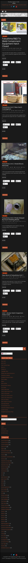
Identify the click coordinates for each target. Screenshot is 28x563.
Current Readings (4, 444)
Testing (2, 533)
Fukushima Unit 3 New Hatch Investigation (12, 108)
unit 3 (19, 112)
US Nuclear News (5, 541)
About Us (3, 367)
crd (2, 168)
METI (2, 483)
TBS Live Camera (5, 399)
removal (12, 168)
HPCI (10, 318)
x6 (16, 223)
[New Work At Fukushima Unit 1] (14, 253)
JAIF (2, 475)
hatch (12, 50)
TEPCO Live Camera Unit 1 (7, 397)
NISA (2, 493)
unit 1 (18, 278)
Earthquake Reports (5, 450)
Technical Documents (5, 529)
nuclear (15, 318)
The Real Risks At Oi (5, 405)
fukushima (9, 50)
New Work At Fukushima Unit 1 (12, 275)
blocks (23, 167)
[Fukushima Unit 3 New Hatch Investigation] (14, 81)
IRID (14, 50)
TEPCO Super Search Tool (6, 391)
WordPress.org (4, 433)
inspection (11, 112)
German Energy (4, 466)
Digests (2, 448)
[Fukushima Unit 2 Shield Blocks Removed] (14, 143)
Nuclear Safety (4, 495)
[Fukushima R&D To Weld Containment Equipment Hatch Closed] (14, 23)
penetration (7, 278)
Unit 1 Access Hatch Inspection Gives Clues (12, 314)
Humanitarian (4, 471)
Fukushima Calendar (5, 375)
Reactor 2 (3, 513)
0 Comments (17, 48)
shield (18, 168)
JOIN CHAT (3, 363)
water (22, 112)
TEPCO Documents (5, 393)
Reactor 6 (3, 521)
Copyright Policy (4, 371)
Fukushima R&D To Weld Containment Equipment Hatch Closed (11, 42)
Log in (2, 426)
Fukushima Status (5, 464)
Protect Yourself (4, 505)
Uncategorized (4, 539)
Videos (2, 381)
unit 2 (21, 168)
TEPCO (2, 531)
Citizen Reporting (4, 440)
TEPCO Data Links (5, 389)
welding (19, 50)
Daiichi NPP (3, 446)
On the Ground (4, 497)
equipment (4, 50)
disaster (22, 316)
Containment (23, 221)
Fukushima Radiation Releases (7, 407)
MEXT (2, 485)
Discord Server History (6, 385)
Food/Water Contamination (7, 456)
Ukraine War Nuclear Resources (8, 373)
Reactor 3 (3, 515)
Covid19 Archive (4, 409)
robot (17, 50)
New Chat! (3, 361)
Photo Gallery (4, 379)
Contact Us (3, 369)
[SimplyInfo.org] (2, 11)
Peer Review (3, 501)
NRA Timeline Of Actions (6, 401)
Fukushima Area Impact (6, 462)
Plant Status (3, 503)
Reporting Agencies (5, 523)
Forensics (3, 458)
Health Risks (3, 469)
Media (2, 481)
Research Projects (5, 525)
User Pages (3, 543)
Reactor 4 (3, 517)
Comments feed (4, 431)
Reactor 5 (3, 519)
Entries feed (3, 429)
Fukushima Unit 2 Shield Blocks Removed (12, 164)
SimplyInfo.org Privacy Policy (7, 411)
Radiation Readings (5, 509)
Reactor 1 (3, 511)
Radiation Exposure (5, 507)
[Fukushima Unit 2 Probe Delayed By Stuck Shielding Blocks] (14, 200)
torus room (14, 278)
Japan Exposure (4, 477)
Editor (12, 48)
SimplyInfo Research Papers (7, 377)
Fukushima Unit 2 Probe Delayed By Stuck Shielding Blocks (13, 219)
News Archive (4, 383)
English (5, 353)
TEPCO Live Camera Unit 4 (7, 395)
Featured (3, 454)
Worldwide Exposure (5, 547)
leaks (14, 112)
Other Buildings (4, 499)
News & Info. (4, 491)
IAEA (2, 473)
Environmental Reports (6, 452)
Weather (3, 545)
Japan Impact (4, 479)
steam (18, 318)
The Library (3, 387)
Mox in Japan (4, 489)
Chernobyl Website (5, 403)
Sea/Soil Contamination (6, 527)
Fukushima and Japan (5, 460)
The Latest (5, 36)
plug (10, 278)
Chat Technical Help (5, 365)
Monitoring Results (5, 487)
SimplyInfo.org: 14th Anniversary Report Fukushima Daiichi (14, 5)
